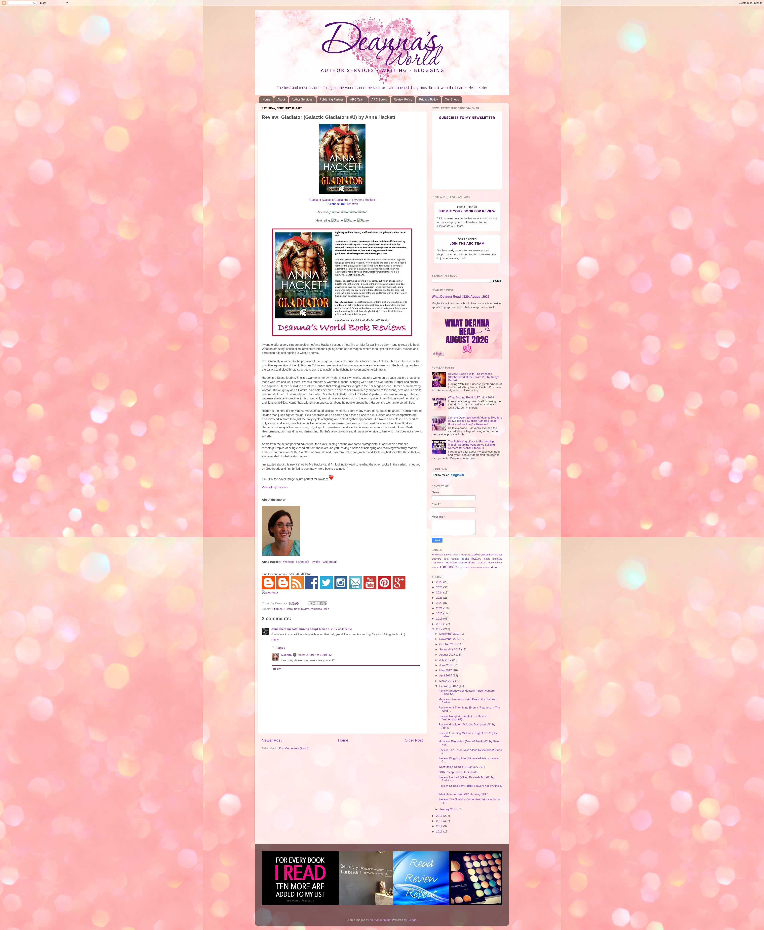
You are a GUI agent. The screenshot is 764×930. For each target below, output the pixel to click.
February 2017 (449, 686)
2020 (439, 613)
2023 (439, 597)
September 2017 (450, 649)
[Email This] (310, 603)
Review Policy (403, 99)
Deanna (286, 654)
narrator (482, 562)
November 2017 (449, 638)
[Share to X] (318, 603)
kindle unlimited (493, 558)
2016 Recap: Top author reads (458, 772)
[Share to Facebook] (322, 603)
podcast (435, 567)
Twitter (316, 561)
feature (476, 558)
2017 (439, 629)
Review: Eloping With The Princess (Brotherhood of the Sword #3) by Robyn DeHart (473, 377)
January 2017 (448, 809)
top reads (464, 567)
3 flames (277, 608)
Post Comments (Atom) (293, 748)
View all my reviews (275, 487)
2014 (439, 826)
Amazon (352, 204)
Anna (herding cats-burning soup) (294, 628)
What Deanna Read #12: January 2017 (463, 794)
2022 (439, 602)
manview (437, 562)
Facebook (302, 561)
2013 (439, 831)
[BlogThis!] (314, 603)
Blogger (412, 919)
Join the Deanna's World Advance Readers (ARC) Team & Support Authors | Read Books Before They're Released (475, 420)
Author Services (302, 99)
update (492, 567)
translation (476, 567)
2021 (439, 608)
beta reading (451, 558)
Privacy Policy (428, 99)
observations (495, 562)
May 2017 (446, 670)
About (281, 99)
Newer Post (272, 740)
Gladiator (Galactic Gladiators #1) (331, 199)
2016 (439, 815)
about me (444, 554)
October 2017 (448, 644)
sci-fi (326, 608)
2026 (439, 582)
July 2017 (445, 660)
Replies (280, 647)
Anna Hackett (366, 199)
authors (436, 558)
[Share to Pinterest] (325, 603)
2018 (439, 624)
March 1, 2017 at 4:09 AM (335, 628)
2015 (439, 821)
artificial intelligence (462, 554)
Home (266, 99)
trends (484, 567)
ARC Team (357, 99)
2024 (439, 592)
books (465, 558)
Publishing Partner (331, 99)
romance (316, 608)
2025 (439, 587)
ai (451, 554)
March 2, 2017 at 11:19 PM (315, 654)
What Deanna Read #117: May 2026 (471, 397)
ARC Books (379, 99)
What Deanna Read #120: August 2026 (460, 296)
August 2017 (447, 654)
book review (301, 608)
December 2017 (449, 633)
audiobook (478, 554)
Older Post (414, 740)
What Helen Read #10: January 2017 (462, 766)
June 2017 (446, 665)
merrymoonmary (380, 919)
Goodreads (330, 561)
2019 (439, 618)
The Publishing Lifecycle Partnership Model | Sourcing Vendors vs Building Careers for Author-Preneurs (471, 444)
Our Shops (452, 99)
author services (494, 554)
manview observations (460, 562)
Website (288, 561)
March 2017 (447, 680)
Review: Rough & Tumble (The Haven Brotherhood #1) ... (462, 718)
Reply (275, 639)
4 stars (288, 608)
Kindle (435, 554)
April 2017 (446, 675)
